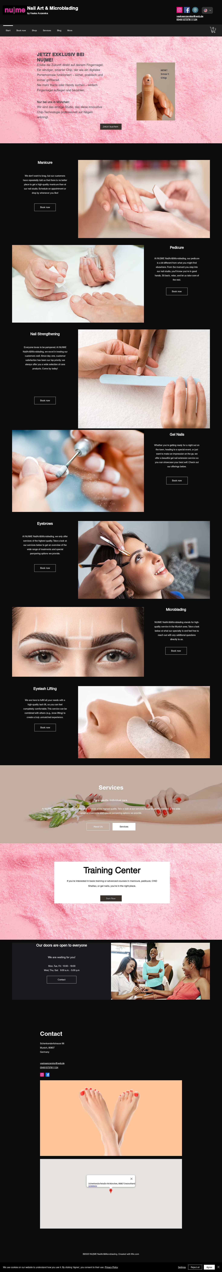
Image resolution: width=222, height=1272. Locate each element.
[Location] (195, 10)
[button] (213, 30)
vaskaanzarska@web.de (190, 16)
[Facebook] (187, 10)
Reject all (195, 1267)
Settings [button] (182, 1267)
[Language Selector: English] (207, 10)
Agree (209, 1267)
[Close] (218, 1267)
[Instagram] (179, 10)
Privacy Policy (111, 1267)
